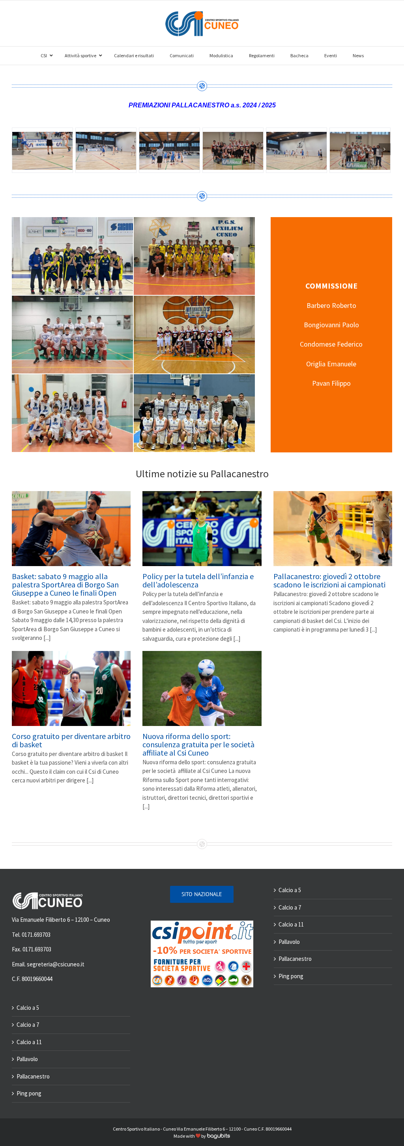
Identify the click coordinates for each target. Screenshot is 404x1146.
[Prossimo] (385, 149)
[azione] (106, 150)
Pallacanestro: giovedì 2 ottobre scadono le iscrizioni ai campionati (329, 580)
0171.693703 (36, 934)
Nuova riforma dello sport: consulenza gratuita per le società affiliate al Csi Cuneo (198, 744)
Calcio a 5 (28, 1007)
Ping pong (29, 1093)
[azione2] (169, 150)
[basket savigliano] (233, 150)
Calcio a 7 (28, 1024)
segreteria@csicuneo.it (55, 964)
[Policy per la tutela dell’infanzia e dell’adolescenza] (201, 528)
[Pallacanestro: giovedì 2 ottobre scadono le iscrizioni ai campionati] (332, 528)
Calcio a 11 (29, 1042)
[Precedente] (18, 149)
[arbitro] (42, 150)
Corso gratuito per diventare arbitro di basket (71, 740)
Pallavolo (27, 1059)
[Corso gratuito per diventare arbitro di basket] (71, 688)
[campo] (296, 150)
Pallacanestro (33, 1076)
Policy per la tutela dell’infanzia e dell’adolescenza (198, 580)
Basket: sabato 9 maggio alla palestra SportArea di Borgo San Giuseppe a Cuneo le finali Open (65, 584)
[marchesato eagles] (360, 150)
